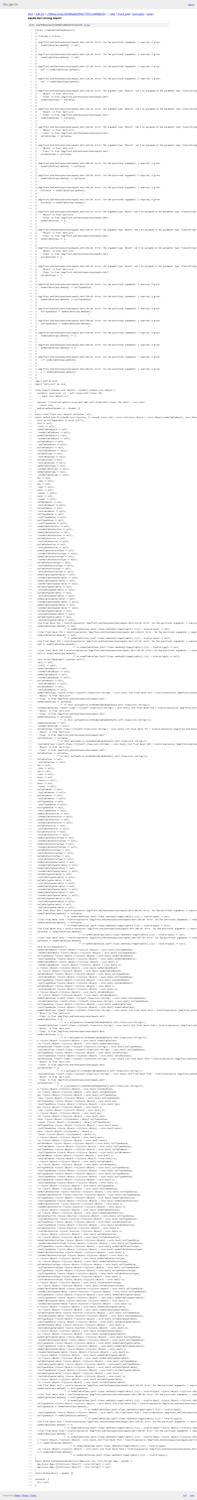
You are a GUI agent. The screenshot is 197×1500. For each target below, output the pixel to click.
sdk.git (40, 14)
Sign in (191, 4)
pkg (112, 14)
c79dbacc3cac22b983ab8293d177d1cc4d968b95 (75, 14)
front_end (124, 14)
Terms (33, 1495)
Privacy (25, 1495)
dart (30, 14)
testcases (138, 14)
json (192, 1495)
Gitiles (17, 1495)
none (150, 14)
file (87, 25)
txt (185, 1495)
